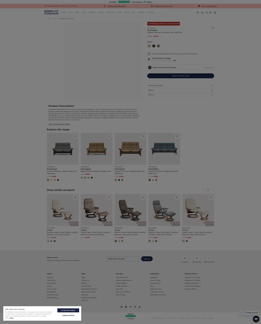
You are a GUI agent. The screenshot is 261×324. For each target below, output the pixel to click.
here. (12, 318)
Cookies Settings (68, 315)
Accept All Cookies (68, 310)
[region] (42, 313)
